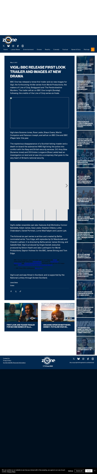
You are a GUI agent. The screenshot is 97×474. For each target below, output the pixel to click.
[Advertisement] (34, 4)
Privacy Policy (11, 472)
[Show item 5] (62, 215)
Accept (89, 471)
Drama (12, 285)
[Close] (95, 470)
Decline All (79, 471)
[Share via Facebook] (11, 291)
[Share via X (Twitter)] (16, 291)
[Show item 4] (50, 215)
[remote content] (39, 264)
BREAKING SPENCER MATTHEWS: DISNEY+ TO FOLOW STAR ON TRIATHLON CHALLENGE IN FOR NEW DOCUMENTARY (57, 326)
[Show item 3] (39, 215)
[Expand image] (39, 185)
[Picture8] (8, 46)
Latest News (14, 282)
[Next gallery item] (67, 186)
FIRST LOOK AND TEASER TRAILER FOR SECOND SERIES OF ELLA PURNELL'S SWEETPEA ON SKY (21, 326)
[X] (3, 46)
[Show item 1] (16, 215)
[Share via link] (20, 291)
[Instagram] (13, 46)
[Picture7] (18, 46)
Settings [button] (70, 471)
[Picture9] (22, 46)
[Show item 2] (27, 215)
